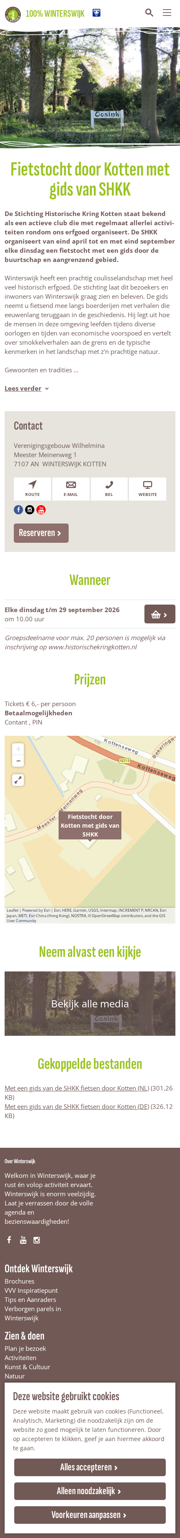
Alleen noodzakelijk (86, 1491)
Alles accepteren (86, 1467)
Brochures (19, 1281)
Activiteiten (20, 1357)
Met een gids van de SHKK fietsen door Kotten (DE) (77, 1106)
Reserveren (37, 532)
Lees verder (23, 388)
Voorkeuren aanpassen (86, 1514)
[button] (90, 830)
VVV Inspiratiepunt (31, 1290)
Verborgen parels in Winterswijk (33, 1313)
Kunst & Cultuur (27, 1367)
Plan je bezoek (25, 1348)
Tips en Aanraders (30, 1299)
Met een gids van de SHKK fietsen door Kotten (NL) (77, 1088)
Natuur (15, 1376)
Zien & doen (24, 1336)
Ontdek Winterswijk (39, 1269)
